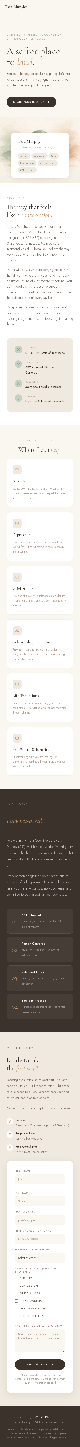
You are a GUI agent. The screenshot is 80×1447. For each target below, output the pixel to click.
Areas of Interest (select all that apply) (36, 1270)
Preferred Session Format (34, 1249)
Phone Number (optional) (33, 1230)
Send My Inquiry (40, 1365)
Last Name (22, 1193)
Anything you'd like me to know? (39, 1325)
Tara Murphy (16, 6)
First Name (23, 1170)
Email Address (25, 1212)
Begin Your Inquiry (28, 102)
